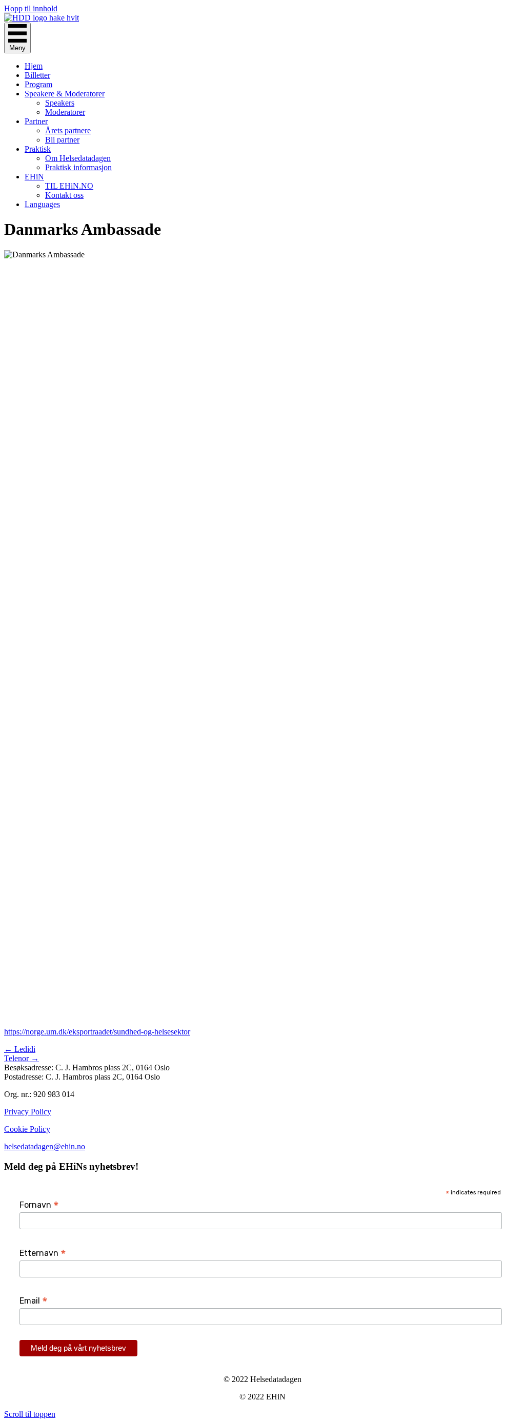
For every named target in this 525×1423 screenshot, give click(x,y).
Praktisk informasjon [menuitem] (78, 167)
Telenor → (21, 1058)
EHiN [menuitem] (34, 176)
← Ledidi (19, 1049)
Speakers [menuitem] (59, 102)
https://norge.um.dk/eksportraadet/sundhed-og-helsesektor (97, 1031)
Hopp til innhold (30, 8)
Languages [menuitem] (42, 204)
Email (33, 1301)
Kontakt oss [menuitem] (64, 195)
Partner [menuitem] (36, 121)
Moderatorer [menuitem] (65, 112)
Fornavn (39, 1205)
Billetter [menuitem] (37, 75)
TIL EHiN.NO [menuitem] (69, 185)
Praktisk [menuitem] (38, 149)
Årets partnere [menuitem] (68, 130)
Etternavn (42, 1253)
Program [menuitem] (38, 84)
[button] (29, 1414)
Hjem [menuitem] (34, 66)
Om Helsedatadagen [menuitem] (78, 158)
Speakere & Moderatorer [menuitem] (65, 93)
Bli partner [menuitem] (62, 139)
